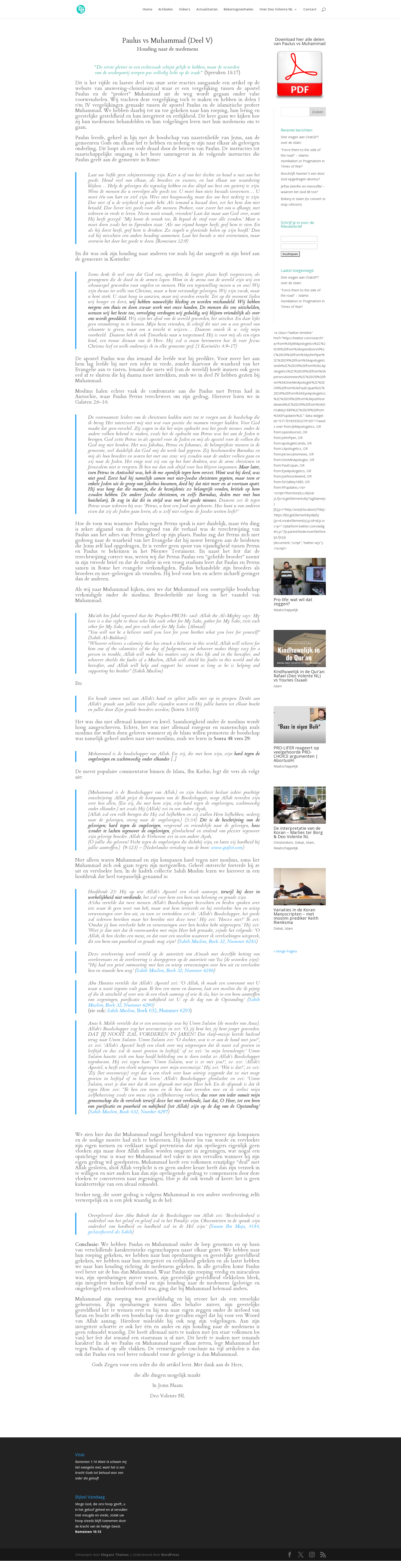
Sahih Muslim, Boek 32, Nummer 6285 (217, 941)
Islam (278, 686)
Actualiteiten (207, 9)
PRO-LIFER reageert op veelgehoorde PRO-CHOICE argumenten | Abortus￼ (296, 754)
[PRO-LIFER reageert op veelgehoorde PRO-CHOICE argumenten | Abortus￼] (300, 724)
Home (147, 9)
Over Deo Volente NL (276, 9)
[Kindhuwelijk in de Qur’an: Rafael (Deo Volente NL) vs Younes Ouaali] (300, 648)
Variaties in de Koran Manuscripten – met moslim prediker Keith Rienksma (296, 916)
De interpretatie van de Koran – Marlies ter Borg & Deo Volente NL (298, 832)
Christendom (283, 842)
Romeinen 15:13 (88, 1531)
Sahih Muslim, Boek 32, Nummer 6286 (174, 970)
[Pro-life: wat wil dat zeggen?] (300, 576)
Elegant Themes (115, 1554)
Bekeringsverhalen (238, 9)
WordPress (170, 1554)
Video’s (184, 9)
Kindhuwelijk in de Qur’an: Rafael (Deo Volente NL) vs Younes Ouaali (299, 676)
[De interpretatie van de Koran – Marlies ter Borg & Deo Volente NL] (300, 805)
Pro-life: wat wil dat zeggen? (293, 601)
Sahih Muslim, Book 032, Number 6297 (129, 1111)
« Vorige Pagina (285, 951)
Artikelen (165, 9)
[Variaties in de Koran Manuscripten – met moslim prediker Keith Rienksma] (300, 886)
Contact (310, 9)
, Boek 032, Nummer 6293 (148, 1010)
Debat (299, 842)
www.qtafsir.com (227, 847)
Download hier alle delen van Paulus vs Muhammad (300, 41)
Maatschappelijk (286, 610)
